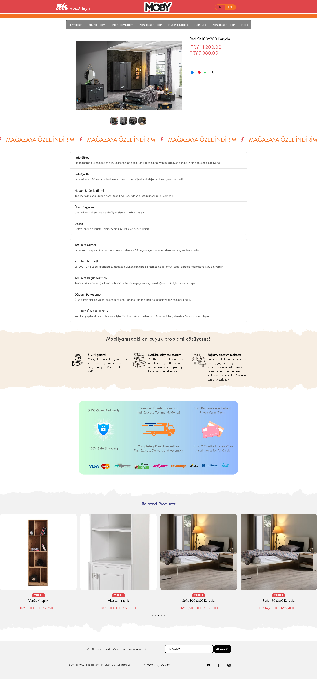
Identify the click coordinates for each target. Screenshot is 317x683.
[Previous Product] (5, 552)
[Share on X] (213, 72)
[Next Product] (312, 552)
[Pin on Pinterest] (199, 72)
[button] (200, 24)
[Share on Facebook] (192, 72)
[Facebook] (219, 665)
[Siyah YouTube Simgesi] (208, 665)
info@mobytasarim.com (117, 664)
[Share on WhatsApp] (206, 72)
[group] (158, 562)
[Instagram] (229, 665)
